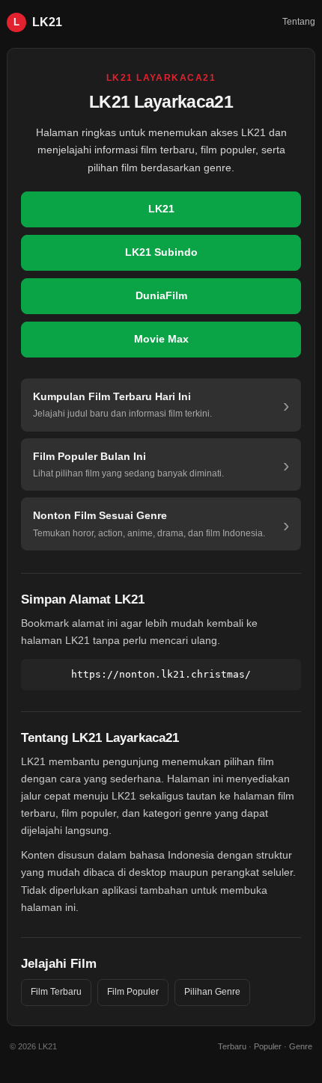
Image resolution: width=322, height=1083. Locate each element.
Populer (268, 1046)
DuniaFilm (161, 295)
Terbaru (232, 1046)
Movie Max (161, 339)
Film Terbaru (56, 992)
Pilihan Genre (212, 992)
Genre (300, 1046)
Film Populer (133, 992)
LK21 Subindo (161, 252)
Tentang (298, 21)
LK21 (161, 209)
